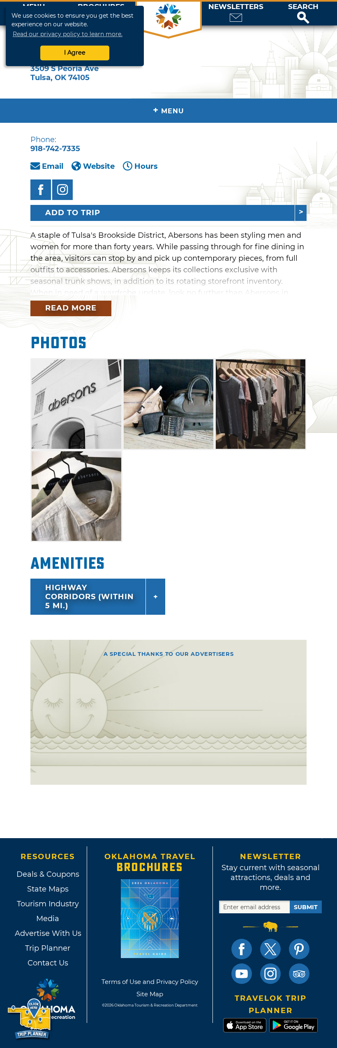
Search (303, 7)
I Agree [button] (74, 52)
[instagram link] (270, 973)
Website (99, 166)
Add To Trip (72, 212)
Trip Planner (47, 948)
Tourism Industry (48, 903)
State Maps (48, 889)
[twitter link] (270, 949)
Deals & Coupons (47, 874)
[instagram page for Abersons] (62, 189)
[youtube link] (241, 973)
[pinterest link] (299, 949)
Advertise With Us (48, 933)
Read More (71, 308)
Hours (146, 166)
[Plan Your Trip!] (29, 1019)
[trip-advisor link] (299, 973)
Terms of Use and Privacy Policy (150, 982)
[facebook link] (241, 949)
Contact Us (48, 963)
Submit (306, 907)
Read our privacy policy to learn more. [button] (67, 34)
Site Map (149, 994)
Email (52, 166)
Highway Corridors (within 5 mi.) (89, 596)
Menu (168, 110)
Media (47, 918)
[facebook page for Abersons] (40, 189)
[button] (303, 13)
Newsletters (235, 7)
